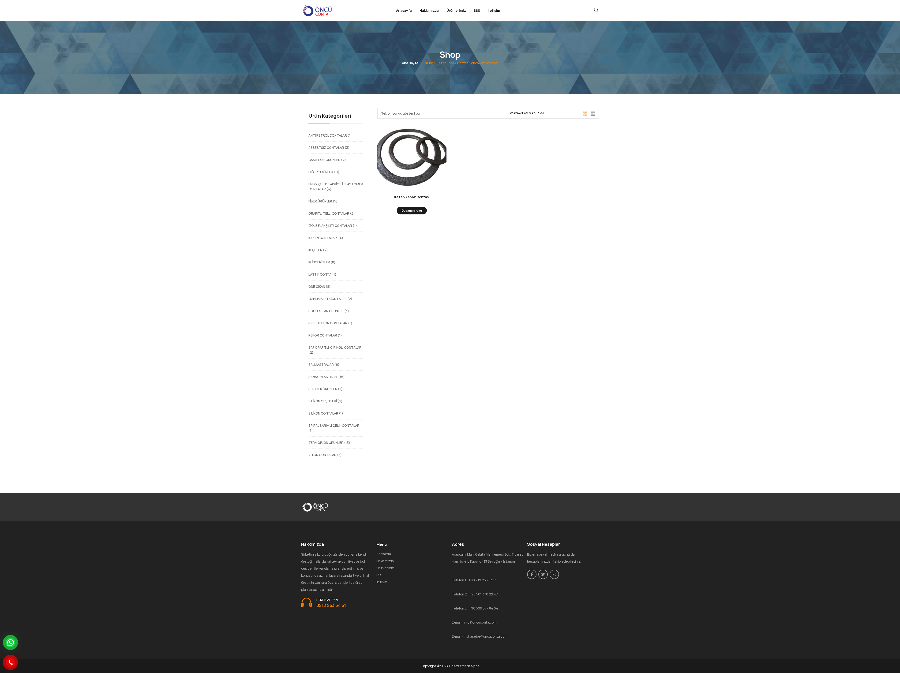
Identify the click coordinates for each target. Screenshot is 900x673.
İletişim (494, 10)
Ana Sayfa (410, 63)
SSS (477, 10)
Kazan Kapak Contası (412, 197)
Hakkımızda (429, 10)
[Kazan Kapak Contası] (411, 158)
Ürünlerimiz (456, 10)
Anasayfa (404, 10)
